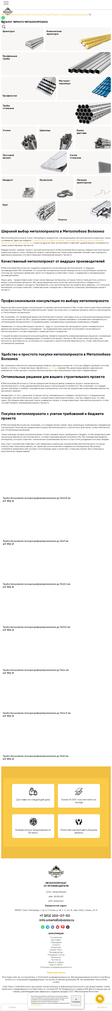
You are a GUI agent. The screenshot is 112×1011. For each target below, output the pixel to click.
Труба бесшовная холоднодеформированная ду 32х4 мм (36, 670)
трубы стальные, (57, 240)
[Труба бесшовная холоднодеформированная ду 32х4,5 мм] (37, 693)
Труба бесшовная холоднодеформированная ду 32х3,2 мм (36, 584)
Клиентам (56, 947)
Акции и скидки (56, 962)
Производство (56, 952)
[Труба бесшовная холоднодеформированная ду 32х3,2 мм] (36, 564)
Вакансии (56, 957)
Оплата (56, 945)
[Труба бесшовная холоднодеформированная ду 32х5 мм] (35, 736)
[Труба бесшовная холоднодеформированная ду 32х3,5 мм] (36, 607)
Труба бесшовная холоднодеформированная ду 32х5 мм (35, 756)
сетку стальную (95, 240)
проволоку (81, 240)
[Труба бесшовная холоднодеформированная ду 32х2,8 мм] (36, 478)
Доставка (56, 940)
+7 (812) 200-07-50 (55, 916)
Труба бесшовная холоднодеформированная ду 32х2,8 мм (36, 498)
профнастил (7, 243)
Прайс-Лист (56, 950)
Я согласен (76, 1000)
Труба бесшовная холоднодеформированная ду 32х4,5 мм (37, 713)
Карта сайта (56, 965)
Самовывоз (56, 942)
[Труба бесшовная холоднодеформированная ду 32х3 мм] (35, 521)
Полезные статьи (56, 955)
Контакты (56, 960)
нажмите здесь (36, 1005)
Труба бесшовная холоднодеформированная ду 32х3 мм (35, 541)
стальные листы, (40, 240)
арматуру (70, 240)
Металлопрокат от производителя (56, 884)
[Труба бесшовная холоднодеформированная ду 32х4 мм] (36, 650)
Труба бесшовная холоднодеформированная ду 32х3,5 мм (36, 627)
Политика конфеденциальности (56, 967)
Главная (12, 1007)
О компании (56, 938)
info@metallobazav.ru (56, 920)
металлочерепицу (24, 243)
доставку (53, 368)
